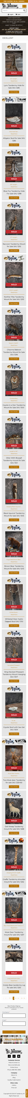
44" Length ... (14, 78)
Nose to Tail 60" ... (14, 343)
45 (23, 998)
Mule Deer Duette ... (14, 773)
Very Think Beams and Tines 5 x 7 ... (14, 925)
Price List (14, 1087)
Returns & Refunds (14, 1065)
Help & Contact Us (14, 1062)
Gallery (14, 1085)
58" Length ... (14, 184)
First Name (6, 1012)
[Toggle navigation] (24, 6)
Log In (11, 14)
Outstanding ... (14, 398)
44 (21, 998)
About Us (14, 1075)
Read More (14, 81)
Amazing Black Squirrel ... (14, 506)
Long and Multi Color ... (14, 978)
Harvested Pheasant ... (14, 665)
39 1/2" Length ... (14, 290)
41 (17, 998)
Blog (14, 1077)
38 (12, 998)
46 (24, 998)
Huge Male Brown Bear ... (14, 559)
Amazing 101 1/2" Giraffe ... (14, 873)
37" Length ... (14, 237)
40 (15, 998)
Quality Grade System (14, 1080)
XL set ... (14, 720)
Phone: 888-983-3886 (14, 1070)
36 (9, 998)
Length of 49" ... (14, 451)
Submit (14, 1032)
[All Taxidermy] (14, 1051)
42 (18, 998)
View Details (14, 92)
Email (4, 1020)
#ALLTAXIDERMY (14, 1039)
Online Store (14, 1067)
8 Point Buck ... (14, 612)
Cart (18, 14)
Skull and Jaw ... (14, 131)
